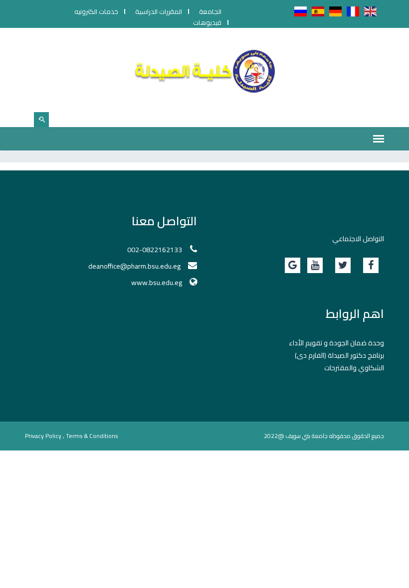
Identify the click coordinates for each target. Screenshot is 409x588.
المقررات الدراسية (158, 11)
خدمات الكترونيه (96, 11)
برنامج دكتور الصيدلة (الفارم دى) (339, 355)
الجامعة (210, 11)
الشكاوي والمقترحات (354, 367)
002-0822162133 (154, 249)
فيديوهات (207, 22)
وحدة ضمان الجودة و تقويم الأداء (336, 342)
